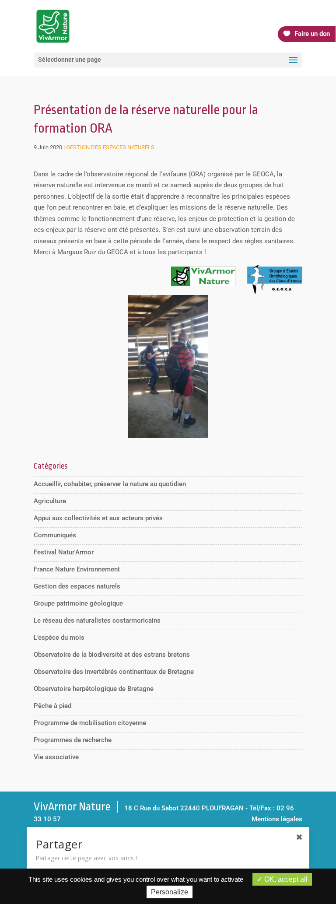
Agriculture (50, 501)
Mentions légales (277, 819)
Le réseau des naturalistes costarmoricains (97, 620)
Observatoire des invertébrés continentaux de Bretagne (114, 672)
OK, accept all (285, 879)
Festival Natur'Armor (64, 552)
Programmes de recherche (73, 740)
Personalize (169, 892)
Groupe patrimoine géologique (78, 603)
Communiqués (55, 535)
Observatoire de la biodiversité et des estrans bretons (112, 655)
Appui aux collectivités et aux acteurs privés (98, 518)
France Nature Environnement (77, 569)
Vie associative (56, 757)
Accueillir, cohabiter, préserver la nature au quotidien (110, 484)
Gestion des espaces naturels (110, 147)
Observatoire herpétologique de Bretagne (94, 689)
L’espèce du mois (59, 637)
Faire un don (312, 34)
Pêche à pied (52, 706)
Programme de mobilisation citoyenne (90, 723)
